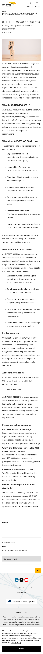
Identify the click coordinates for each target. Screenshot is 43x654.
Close (21, 649)
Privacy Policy (16, 643)
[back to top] (38, 570)
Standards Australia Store (15, 381)
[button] (37, 4)
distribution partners (10, 384)
